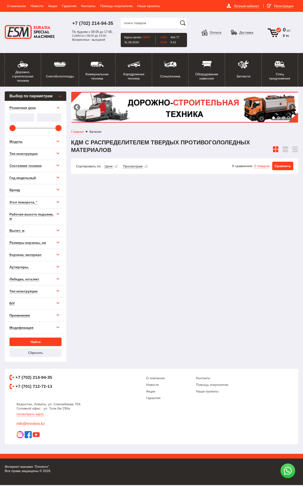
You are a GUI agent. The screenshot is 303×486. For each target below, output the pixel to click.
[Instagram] (20, 434)
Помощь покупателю (212, 385)
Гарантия (153, 398)
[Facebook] (28, 434)
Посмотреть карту (30, 414)
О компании (155, 378)
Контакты (203, 378)
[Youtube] (36, 434)
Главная (77, 132)
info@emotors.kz (31, 424)
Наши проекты (207, 391)
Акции (150, 391)
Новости (152, 385)
